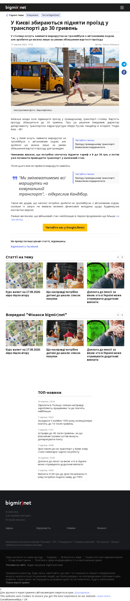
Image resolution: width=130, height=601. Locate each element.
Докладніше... (82, 592)
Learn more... (104, 596)
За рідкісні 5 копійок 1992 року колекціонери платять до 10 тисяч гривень (65, 422)
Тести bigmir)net (50, 15)
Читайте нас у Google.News (65, 227)
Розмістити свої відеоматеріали (103, 557)
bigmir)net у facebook (24, 246)
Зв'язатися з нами (71, 557)
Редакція (52, 557)
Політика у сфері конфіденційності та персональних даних (68, 560)
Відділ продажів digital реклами (45, 565)
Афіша (9, 528)
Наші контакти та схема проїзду (24, 557)
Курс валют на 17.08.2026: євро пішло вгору (23, 293)
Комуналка (32, 15)
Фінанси (101, 528)
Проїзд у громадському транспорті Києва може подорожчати (95, 146)
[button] (118, 257)
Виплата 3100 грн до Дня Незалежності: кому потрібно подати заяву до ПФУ (62, 475)
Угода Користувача (19, 560)
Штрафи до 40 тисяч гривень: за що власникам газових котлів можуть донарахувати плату (60, 436)
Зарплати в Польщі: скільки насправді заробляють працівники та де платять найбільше (61, 408)
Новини (71, 528)
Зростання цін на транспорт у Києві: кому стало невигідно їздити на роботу (63, 450)
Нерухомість (43, 528)
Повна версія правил (18, 582)
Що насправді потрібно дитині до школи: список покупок (63, 295)
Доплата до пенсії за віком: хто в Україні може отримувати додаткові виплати (104, 297)
